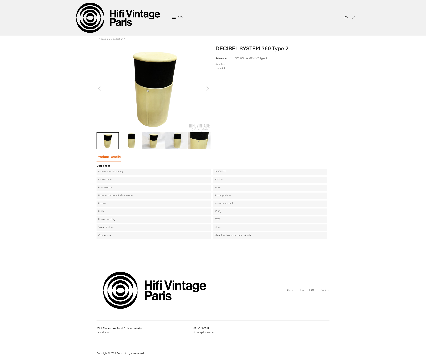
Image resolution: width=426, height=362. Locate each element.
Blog (301, 290)
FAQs (312, 290)
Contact (324, 290)
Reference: (221, 58)
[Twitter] (321, 330)
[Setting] (353, 18)
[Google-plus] (327, 330)
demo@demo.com (204, 332)
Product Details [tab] (109, 157)
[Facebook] (315, 330)
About (290, 290)
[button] (177, 17)
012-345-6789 (201, 328)
